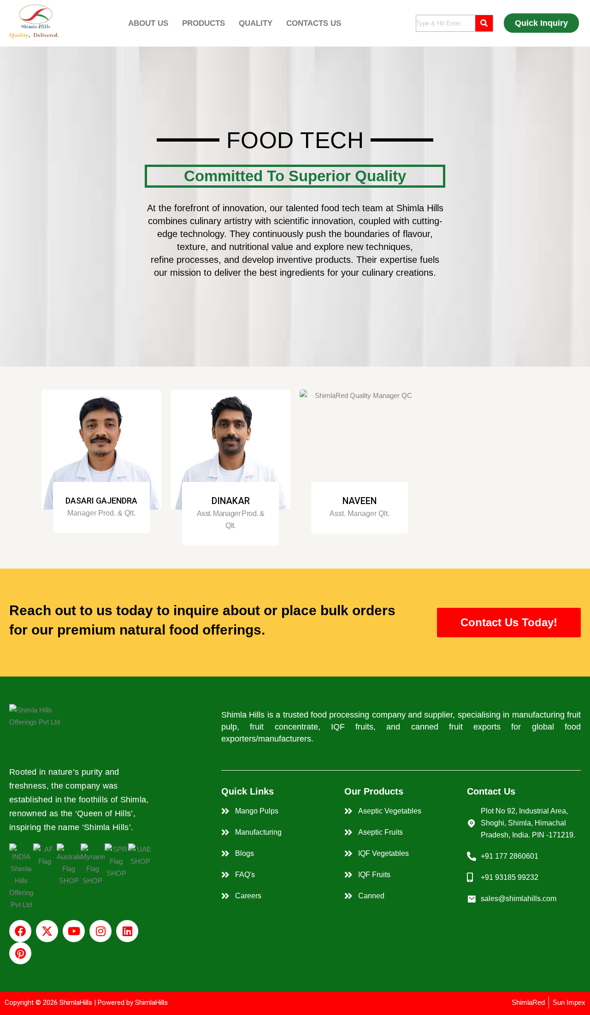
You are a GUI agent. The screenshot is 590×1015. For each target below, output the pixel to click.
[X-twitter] (47, 931)
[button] (150, 23)
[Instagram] (100, 931)
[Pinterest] (20, 953)
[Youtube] (74, 931)
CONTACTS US (313, 23)
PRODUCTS (203, 23)
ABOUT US (148, 23)
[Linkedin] (127, 931)
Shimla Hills (419, 208)
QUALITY (255, 23)
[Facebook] (20, 931)
